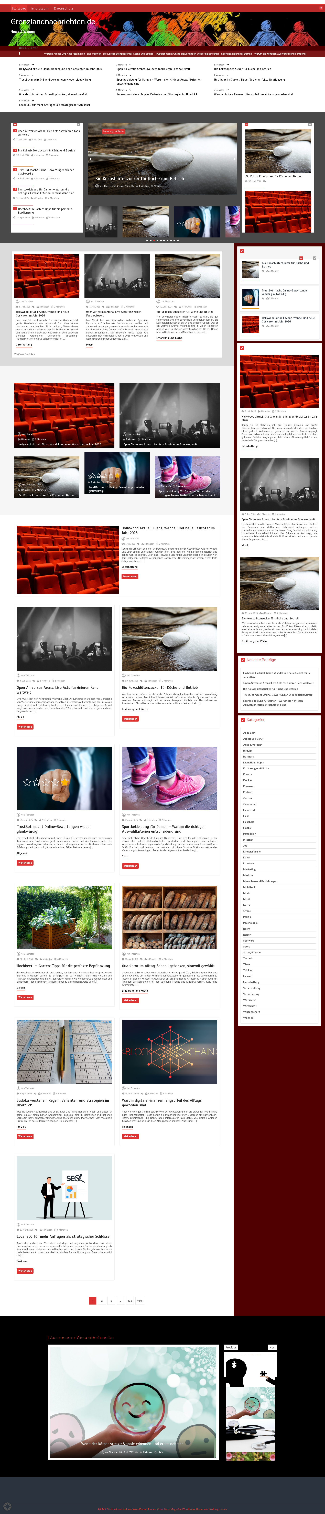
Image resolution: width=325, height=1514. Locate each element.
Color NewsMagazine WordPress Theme (180, 1509)
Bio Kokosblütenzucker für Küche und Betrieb (242, 69)
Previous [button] (230, 1347)
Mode (246, 893)
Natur (246, 904)
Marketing (249, 869)
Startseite (19, 8)
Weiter (139, 1300)
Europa (247, 774)
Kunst (246, 857)
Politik (247, 916)
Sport (125, 856)
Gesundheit (250, 804)
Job (245, 845)
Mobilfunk (249, 887)
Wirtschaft (250, 1005)
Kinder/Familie (252, 851)
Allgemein (22, 853)
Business (22, 1261)
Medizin (248, 875)
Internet (248, 839)
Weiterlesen (130, 576)
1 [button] (147, 240)
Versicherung (251, 993)
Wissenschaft (251, 1011)
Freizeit (21, 1126)
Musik (89, 344)
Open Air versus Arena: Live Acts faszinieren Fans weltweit (153, 69)
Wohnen (248, 1017)
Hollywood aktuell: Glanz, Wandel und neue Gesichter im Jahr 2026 (60, 69)
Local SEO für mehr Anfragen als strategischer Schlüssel (54, 105)
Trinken (248, 970)
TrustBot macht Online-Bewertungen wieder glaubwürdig (55, 79)
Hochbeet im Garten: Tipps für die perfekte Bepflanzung (189, 53)
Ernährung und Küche (169, 338)
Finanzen (127, 1126)
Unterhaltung (24, 344)
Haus (246, 815)
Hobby (247, 827)
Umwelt (248, 976)
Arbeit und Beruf (253, 738)
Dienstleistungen (253, 762)
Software (248, 940)
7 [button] (167, 240)
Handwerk (249, 809)
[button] (7, 1506)
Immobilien (249, 833)
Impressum (40, 8)
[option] (108, 53)
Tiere (246, 964)
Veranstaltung (252, 988)
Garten (21, 987)
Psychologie (250, 922)
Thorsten (108, 143)
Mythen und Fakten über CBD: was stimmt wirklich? (132, 1444)
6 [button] (164, 240)
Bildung (247, 750)
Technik (248, 958)
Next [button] (272, 1347)
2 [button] (150, 240)
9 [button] (174, 240)
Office (247, 910)
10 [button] (178, 240)
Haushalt (248, 821)
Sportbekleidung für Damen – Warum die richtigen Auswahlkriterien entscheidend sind (108, 53)
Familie (247, 780)
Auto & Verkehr (252, 744)
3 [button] (154, 240)
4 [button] (157, 240)
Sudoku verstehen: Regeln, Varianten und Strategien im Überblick (157, 94)
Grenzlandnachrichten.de (53, 21)
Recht (246, 928)
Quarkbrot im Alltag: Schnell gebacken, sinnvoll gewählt (254, 53)
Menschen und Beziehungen (260, 881)
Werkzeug (249, 999)
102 (130, 1300)
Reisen (247, 934)
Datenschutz (63, 8)
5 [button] (161, 240)
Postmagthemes (218, 1509)
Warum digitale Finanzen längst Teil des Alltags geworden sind (253, 94)
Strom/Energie (252, 952)
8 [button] (171, 240)
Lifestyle (248, 863)
